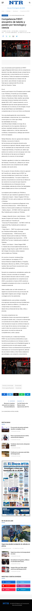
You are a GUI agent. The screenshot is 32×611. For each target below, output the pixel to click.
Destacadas (18, 385)
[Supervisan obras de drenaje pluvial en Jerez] (5, 554)
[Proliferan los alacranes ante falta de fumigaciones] (5, 454)
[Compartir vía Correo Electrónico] (13, 36)
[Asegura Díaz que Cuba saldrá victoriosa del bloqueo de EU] (5, 569)
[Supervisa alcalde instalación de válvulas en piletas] (16, 533)
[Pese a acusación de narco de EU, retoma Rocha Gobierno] (5, 437)
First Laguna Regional (8, 388)
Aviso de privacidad (17, 605)
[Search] (29, 2)
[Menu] (3, 2)
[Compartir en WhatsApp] (9, 36)
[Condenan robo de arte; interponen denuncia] (5, 446)
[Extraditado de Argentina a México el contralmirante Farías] (5, 562)
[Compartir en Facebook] (3, 36)
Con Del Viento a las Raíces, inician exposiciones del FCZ (23, 405)
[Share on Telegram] (16, 36)
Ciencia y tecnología (7, 385)
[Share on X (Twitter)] (6, 36)
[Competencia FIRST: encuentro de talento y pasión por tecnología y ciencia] (16, 56)
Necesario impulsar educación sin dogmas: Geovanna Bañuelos (8, 405)
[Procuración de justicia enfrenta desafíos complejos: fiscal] (5, 429)
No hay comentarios (12, 32)
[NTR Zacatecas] (16, 2)
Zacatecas (4, 15)
